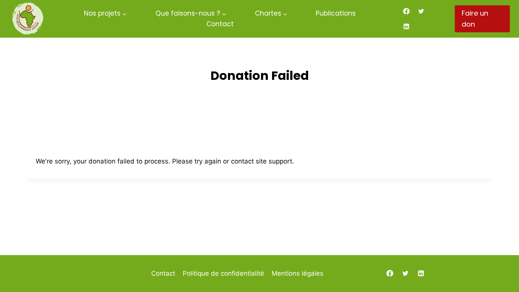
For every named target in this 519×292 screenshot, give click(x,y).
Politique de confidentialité (223, 273)
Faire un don (475, 18)
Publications (336, 13)
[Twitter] (421, 11)
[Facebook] (406, 11)
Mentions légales (297, 273)
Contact (220, 24)
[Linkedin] (406, 26)
